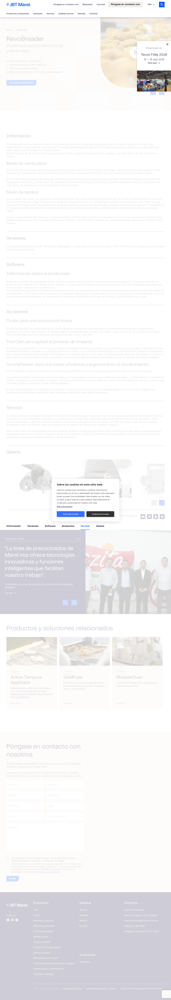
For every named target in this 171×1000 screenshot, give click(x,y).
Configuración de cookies (100, 514)
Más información (64, 506)
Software (37, 14)
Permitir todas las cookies (71, 514)
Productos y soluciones (17, 14)
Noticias (81, 14)
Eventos (94, 14)
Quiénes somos (66, 14)
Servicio (50, 14)
